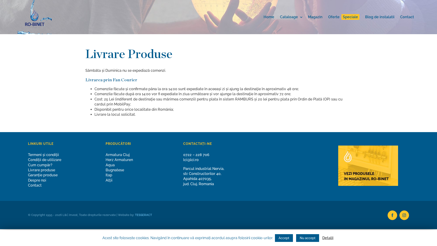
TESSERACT (143, 215)
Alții (109, 180)
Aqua (110, 165)
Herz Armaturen (119, 160)
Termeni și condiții (43, 155)
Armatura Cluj (118, 155)
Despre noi (37, 180)
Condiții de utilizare (44, 160)
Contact (35, 185)
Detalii (327, 238)
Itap (109, 175)
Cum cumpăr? (40, 165)
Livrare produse (41, 170)
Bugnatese (115, 170)
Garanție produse (43, 175)
